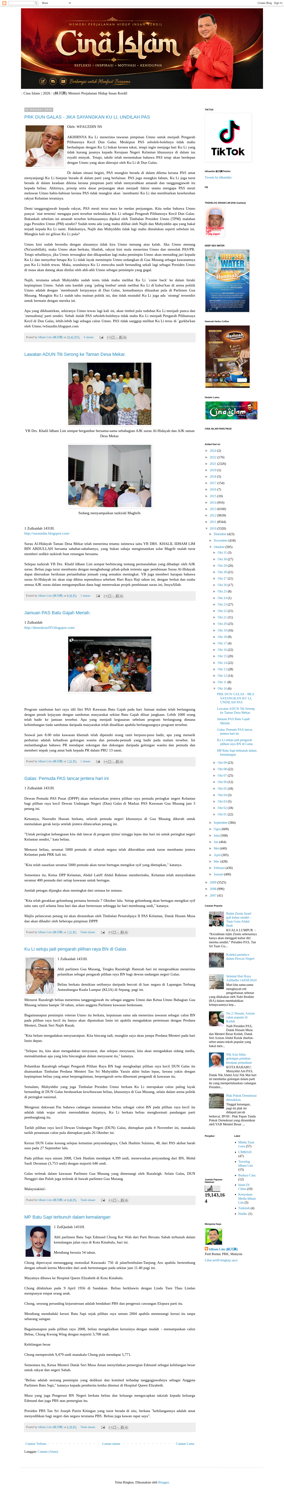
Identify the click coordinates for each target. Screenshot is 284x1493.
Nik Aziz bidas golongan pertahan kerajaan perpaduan (239, 1058)
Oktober (219, 547)
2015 (213, 496)
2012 (213, 515)
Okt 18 (223, 637)
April (217, 855)
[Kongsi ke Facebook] (121, 337)
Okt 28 (223, 572)
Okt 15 (223, 656)
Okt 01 (223, 814)
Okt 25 (223, 591)
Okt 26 (223, 585)
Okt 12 (223, 675)
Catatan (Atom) (48, 1451)
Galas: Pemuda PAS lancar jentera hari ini (66, 778)
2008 (213, 889)
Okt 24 (223, 598)
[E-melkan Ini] (109, 337)
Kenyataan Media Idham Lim (247, 1198)
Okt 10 (223, 688)
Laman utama (111, 1443)
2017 (213, 483)
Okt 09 (223, 762)
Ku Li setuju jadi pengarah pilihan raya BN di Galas (75, 949)
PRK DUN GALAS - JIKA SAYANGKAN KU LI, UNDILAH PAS (87, 117)
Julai (217, 835)
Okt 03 (223, 801)
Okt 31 (223, 552)
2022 (213, 457)
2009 (213, 882)
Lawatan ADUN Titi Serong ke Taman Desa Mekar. (75, 354)
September (221, 822)
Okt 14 (223, 663)
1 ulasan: (86, 595)
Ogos (218, 829)
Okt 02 (223, 808)
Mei (217, 848)
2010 (213, 528)
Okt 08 (223, 769)
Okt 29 (223, 565)
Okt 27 (223, 578)
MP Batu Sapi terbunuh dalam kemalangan (67, 1217)
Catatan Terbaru (35, 1443)
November (221, 540)
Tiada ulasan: (88, 932)
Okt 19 (223, 630)
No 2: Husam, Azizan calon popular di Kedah (240, 1017)
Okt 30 (223, 559)
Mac (217, 861)
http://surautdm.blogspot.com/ (47, 533)
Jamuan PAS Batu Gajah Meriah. (57, 612)
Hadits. (243, 1213)
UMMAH (245, 1152)
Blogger (163, 1482)
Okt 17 (223, 643)
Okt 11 (222, 682)
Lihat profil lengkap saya (221, 1260)
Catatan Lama (185, 1443)
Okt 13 (223, 669)
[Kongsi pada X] (117, 337)
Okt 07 (223, 775)
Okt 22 (223, 611)
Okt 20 (223, 623)
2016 (213, 489)
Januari (219, 874)
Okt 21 (223, 617)
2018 (213, 476)
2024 (213, 450)
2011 (213, 522)
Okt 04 (223, 795)
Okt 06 (223, 782)
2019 (213, 470)
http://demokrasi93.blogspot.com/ (49, 627)
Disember (220, 534)
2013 (213, 509)
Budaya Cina (247, 1175)
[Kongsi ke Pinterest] (125, 337)
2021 (213, 463)
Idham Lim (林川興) (223, 1249)
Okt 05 (223, 788)
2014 (213, 502)
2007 (213, 895)
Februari (220, 868)
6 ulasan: (89, 337)
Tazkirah (244, 1208)
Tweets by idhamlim (218, 177)
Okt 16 (223, 649)
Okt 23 (223, 604)
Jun (216, 842)
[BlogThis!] (113, 337)
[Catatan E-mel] (101, 337)
